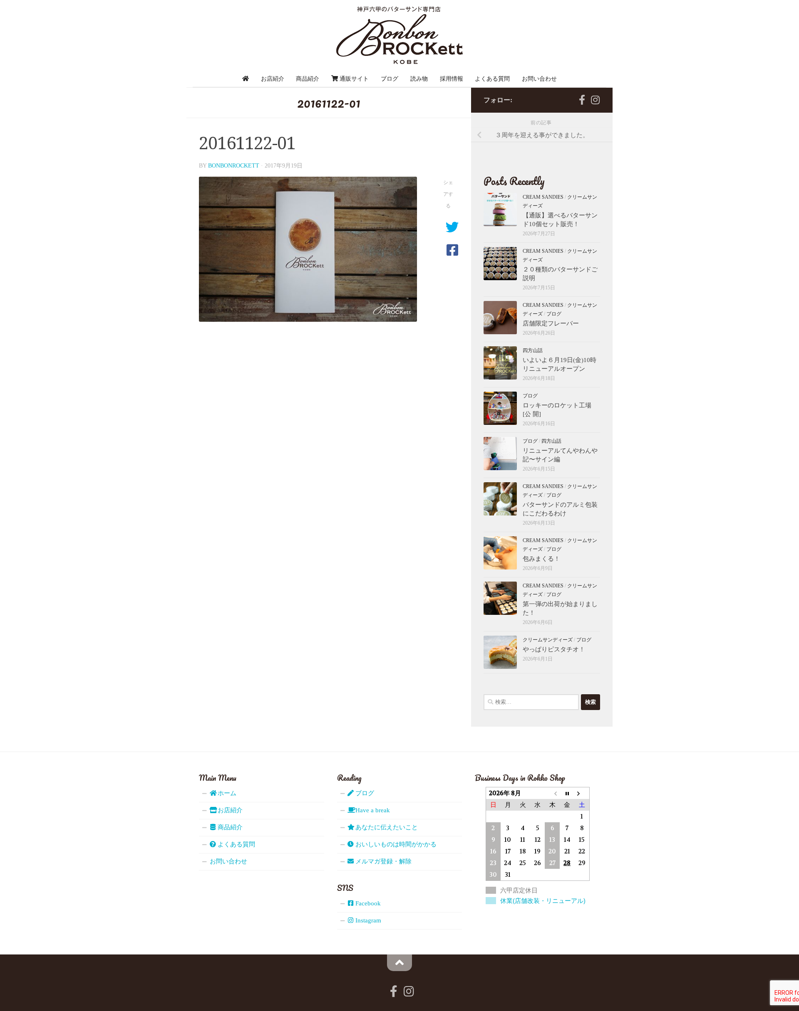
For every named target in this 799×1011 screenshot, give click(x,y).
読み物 (419, 78)
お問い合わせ (539, 78)
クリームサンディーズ (548, 640)
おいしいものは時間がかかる (395, 844)
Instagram (367, 920)
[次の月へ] (581, 793)
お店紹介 (272, 78)
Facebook (367, 903)
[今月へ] (567, 793)
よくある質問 (492, 78)
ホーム (226, 793)
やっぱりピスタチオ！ (554, 649)
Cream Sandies (543, 197)
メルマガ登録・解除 (383, 861)
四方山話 (533, 350)
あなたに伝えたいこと (386, 827)
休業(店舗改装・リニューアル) (543, 900)
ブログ (389, 78)
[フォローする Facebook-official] (582, 100)
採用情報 (451, 78)
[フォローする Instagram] (595, 100)
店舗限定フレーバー (551, 323)
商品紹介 (307, 78)
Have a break (372, 810)
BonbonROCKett (233, 166)
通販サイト (353, 78)
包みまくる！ (541, 558)
